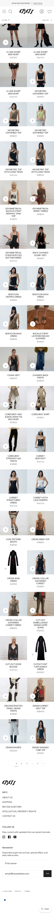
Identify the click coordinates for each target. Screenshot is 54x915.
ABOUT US (7, 797)
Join (47, 873)
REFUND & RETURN (11, 807)
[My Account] (42, 11)
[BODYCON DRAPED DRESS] (13, 278)
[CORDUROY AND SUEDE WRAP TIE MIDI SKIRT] (13, 398)
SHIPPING (7, 802)
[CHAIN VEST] (13, 359)
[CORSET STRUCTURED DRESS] (13, 481)
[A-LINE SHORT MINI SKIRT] (13, 36)
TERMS (27, 891)
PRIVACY (18, 891)
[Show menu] (4, 11)
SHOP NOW (37, 3)
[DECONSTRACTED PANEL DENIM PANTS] (13, 690)
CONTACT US (8, 816)
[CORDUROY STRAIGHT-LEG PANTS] (13, 440)
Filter (4, 20)
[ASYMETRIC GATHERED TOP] (13, 114)
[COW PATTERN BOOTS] (13, 523)
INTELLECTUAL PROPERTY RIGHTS (19, 811)
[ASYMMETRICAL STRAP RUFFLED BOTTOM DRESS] (13, 237)
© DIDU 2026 (7, 891)
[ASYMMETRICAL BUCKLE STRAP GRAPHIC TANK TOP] (13, 192)
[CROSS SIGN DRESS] (13, 562)
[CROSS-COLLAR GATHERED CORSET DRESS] (13, 604)
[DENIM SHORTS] (13, 731)
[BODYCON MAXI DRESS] (13, 317)
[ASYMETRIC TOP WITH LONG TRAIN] (13, 153)
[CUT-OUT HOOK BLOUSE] (13, 648)
